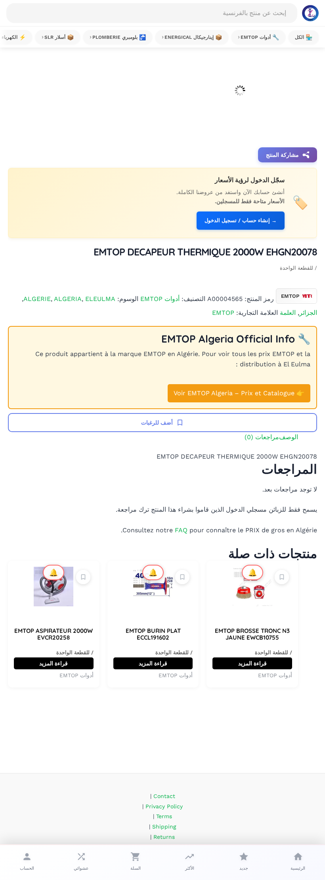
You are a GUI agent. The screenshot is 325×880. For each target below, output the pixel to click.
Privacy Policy (164, 806)
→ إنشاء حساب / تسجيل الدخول (241, 220)
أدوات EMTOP (160, 298)
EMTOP (223, 312)
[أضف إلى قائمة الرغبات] (282, 577)
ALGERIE (37, 298)
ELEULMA (100, 298)
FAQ (181, 530)
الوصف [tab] (288, 437)
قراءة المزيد (252, 663)
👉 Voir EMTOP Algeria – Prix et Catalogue (239, 393)
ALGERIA (68, 298)
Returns (164, 837)
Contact (164, 796)
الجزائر (308, 312)
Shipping (164, 826)
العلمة (288, 312)
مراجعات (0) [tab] (262, 437)
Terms (164, 816)
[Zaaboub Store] (310, 13)
